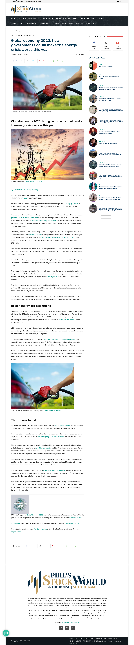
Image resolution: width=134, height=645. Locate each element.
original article (16, 532)
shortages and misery (66, 320)
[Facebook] (61, 628)
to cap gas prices (72, 204)
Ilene (14, 54)
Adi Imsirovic (15, 523)
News (100, 74)
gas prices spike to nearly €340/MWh (24, 218)
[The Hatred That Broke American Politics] (93, 76)
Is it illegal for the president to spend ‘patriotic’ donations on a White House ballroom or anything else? (110, 209)
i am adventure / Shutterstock (36, 181)
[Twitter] (73, 628)
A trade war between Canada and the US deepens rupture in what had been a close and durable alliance (111, 121)
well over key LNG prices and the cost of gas (57, 237)
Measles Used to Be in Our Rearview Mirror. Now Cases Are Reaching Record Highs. (110, 176)
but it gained (52, 277)
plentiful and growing (44, 448)
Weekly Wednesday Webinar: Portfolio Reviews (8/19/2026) (110, 99)
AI (99, 184)
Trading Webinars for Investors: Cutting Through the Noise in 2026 (111, 88)
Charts (101, 96)
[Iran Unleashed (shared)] (93, 65)
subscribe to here (75, 518)
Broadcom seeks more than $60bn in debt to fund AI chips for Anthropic (110, 198)
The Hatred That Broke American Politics (109, 77)
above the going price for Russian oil (50, 437)
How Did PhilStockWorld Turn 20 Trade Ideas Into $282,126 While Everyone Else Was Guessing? (111, 110)
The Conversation (40, 529)
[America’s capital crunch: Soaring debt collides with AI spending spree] (93, 186)
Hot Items (22, 36)
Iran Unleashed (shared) (106, 66)
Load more (105, 217)
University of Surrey (30, 190)
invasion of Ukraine (35, 235)
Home (13, 31)
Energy (18, 31)
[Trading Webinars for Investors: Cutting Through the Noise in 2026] (93, 87)
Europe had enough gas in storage (44, 221)
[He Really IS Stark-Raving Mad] (93, 142)
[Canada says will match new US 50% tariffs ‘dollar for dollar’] (93, 131)
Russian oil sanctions (62, 426)
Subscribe (118, 42)
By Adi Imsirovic (17, 190)
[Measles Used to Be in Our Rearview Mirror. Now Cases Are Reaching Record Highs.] (93, 175)
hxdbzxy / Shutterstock (52, 411)
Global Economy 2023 (35, 515)
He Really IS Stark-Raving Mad (108, 143)
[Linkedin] (67, 628)
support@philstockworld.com (71, 622)
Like (94, 42)
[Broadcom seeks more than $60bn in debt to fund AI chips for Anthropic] (93, 197)
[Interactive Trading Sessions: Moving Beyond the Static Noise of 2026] (93, 164)
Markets (30, 36)
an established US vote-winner (54, 470)
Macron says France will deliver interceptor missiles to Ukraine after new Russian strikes (110, 154)
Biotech (101, 173)
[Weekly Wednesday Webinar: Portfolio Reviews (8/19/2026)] (93, 98)
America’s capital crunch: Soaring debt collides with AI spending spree (110, 187)
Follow (106, 42)
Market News (103, 118)
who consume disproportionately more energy (60, 339)
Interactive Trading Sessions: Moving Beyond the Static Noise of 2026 (110, 165)
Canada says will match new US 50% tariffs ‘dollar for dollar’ (109, 132)
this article (24, 198)
